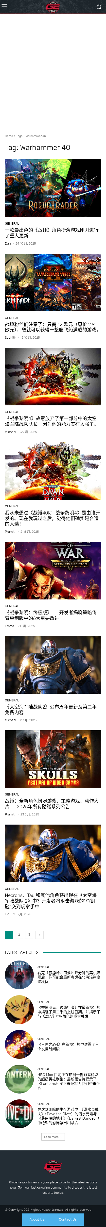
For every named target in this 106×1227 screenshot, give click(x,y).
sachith (10, 337)
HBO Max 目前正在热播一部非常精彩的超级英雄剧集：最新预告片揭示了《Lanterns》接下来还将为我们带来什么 (68, 1081)
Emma (9, 626)
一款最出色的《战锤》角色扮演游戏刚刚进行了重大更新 (52, 233)
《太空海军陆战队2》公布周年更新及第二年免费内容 (51, 709)
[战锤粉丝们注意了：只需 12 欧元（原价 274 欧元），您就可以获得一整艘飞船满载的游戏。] (53, 282)
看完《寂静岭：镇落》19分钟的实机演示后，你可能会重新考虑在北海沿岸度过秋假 (68, 977)
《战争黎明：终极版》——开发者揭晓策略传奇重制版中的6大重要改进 (51, 615)
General (12, 223)
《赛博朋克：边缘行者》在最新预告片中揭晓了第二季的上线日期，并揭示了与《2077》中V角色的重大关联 (68, 1012)
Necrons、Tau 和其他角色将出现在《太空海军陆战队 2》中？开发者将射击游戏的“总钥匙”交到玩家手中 (51, 901)
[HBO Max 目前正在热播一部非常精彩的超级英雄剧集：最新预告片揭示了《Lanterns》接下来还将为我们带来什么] (19, 1079)
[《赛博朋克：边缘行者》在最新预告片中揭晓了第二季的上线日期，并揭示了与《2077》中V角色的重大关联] (19, 1009)
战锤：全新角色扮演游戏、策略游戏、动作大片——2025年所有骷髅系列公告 (52, 804)
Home (9, 136)
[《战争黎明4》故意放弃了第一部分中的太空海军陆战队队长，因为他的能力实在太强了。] (53, 376)
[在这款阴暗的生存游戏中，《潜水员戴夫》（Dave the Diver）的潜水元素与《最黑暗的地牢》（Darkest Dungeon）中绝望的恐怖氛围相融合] (19, 1113)
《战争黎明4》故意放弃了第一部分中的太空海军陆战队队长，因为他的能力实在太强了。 (52, 421)
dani (8, 243)
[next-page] (39, 935)
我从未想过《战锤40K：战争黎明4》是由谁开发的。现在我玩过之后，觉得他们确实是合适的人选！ (52, 518)
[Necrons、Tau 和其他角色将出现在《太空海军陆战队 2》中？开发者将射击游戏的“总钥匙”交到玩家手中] (53, 853)
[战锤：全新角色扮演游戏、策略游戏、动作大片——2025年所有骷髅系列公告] (53, 759)
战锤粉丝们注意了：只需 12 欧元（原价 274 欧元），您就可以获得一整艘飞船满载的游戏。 (53, 327)
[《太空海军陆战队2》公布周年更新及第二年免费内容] (53, 665)
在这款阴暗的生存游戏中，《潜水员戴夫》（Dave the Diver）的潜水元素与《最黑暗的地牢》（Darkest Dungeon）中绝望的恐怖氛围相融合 (68, 1116)
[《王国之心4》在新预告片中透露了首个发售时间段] (19, 1044)
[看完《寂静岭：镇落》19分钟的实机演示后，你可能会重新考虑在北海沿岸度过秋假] (19, 975)
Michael (10, 432)
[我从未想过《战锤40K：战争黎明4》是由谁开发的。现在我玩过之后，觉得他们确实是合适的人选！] (53, 471)
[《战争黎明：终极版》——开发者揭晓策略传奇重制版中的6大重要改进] (53, 570)
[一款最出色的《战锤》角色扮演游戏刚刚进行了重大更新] (53, 188)
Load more (51, 1137)
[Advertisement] (53, 72)
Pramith (11, 531)
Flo (7, 914)
